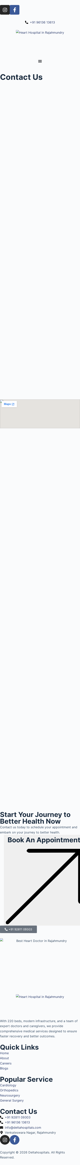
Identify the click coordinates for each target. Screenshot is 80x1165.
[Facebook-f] (14, 10)
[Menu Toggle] (40, 61)
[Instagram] (5, 10)
